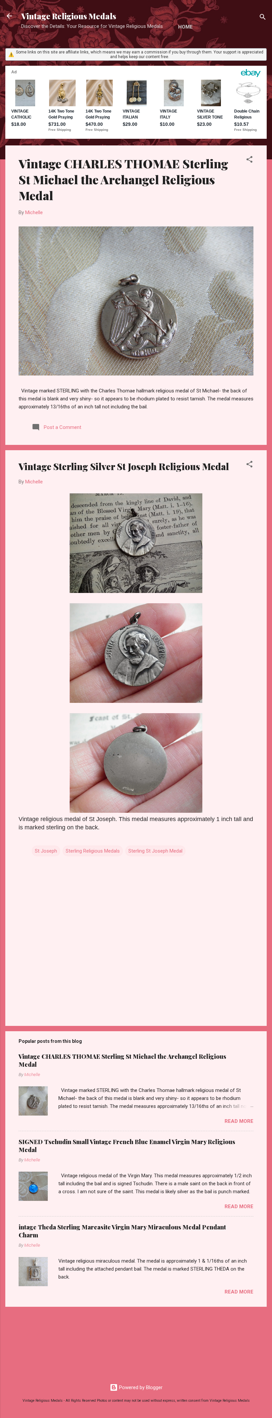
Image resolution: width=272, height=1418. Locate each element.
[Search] (263, 18)
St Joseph (46, 851)
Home (185, 27)
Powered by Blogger (140, 1387)
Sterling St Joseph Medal (155, 851)
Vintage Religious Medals (68, 16)
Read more (239, 1121)
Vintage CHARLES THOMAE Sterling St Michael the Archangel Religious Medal (123, 179)
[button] (249, 160)
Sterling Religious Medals (93, 851)
